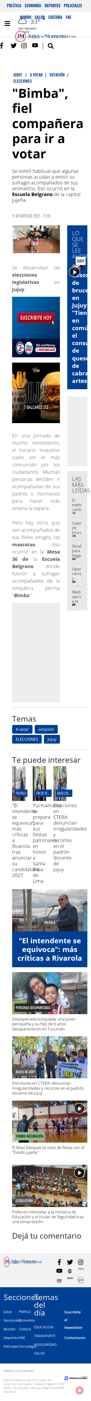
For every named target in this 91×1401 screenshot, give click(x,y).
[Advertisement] (45, 652)
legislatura (24, 1200)
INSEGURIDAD (45, 1344)
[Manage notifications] (79, 1390)
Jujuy (52, 739)
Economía (33, 5)
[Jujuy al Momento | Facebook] (3, 46)
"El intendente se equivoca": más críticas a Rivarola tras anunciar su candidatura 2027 (49, 958)
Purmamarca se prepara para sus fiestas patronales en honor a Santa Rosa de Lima (47, 843)
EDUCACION (44, 1327)
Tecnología (27, 1346)
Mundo (9, 1329)
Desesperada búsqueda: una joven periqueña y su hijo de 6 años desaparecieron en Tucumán (44, 1024)
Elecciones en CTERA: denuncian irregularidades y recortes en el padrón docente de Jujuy (70, 837)
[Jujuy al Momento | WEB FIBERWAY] (59, 1280)
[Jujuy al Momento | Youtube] (35, 46)
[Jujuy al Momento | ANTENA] (81, 1271)
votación (46, 729)
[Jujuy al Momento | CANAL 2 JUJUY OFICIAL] (70, 1271)
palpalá (21, 793)
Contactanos (74, 1337)
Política (14, 5)
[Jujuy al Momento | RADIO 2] (70, 1280)
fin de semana (45, 793)
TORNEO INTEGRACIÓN (29, 1136)
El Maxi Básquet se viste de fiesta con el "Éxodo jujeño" (48, 1150)
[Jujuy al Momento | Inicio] (86, 1296)
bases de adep (66, 793)
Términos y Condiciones (19, 1370)
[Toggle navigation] (7, 23)
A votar (22, 729)
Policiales (73, 5)
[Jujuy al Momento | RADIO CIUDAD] (81, 1280)
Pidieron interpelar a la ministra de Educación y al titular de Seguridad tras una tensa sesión (48, 1217)
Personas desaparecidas (33, 1007)
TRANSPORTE (45, 1335)
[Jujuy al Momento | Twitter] (14, 46)
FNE (22, 1337)
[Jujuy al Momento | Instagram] (24, 46)
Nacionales (13, 1320)
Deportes (52, 5)
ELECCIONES (27, 739)
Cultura (25, 1329)
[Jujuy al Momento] (23, 1265)
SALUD (39, 1353)
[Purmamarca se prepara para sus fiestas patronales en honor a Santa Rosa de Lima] (39, 799)
